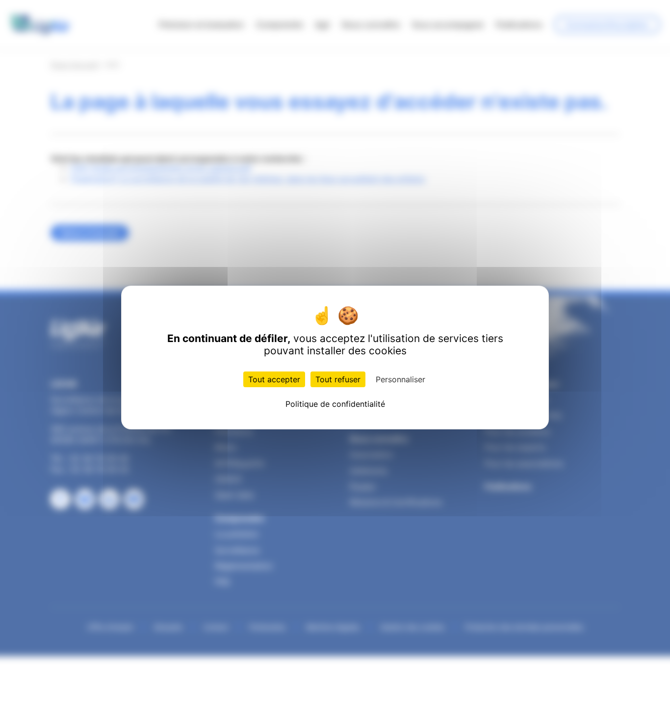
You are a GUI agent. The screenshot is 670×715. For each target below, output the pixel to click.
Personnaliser (400, 379)
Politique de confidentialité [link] (335, 404)
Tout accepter (274, 379)
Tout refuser (338, 379)
